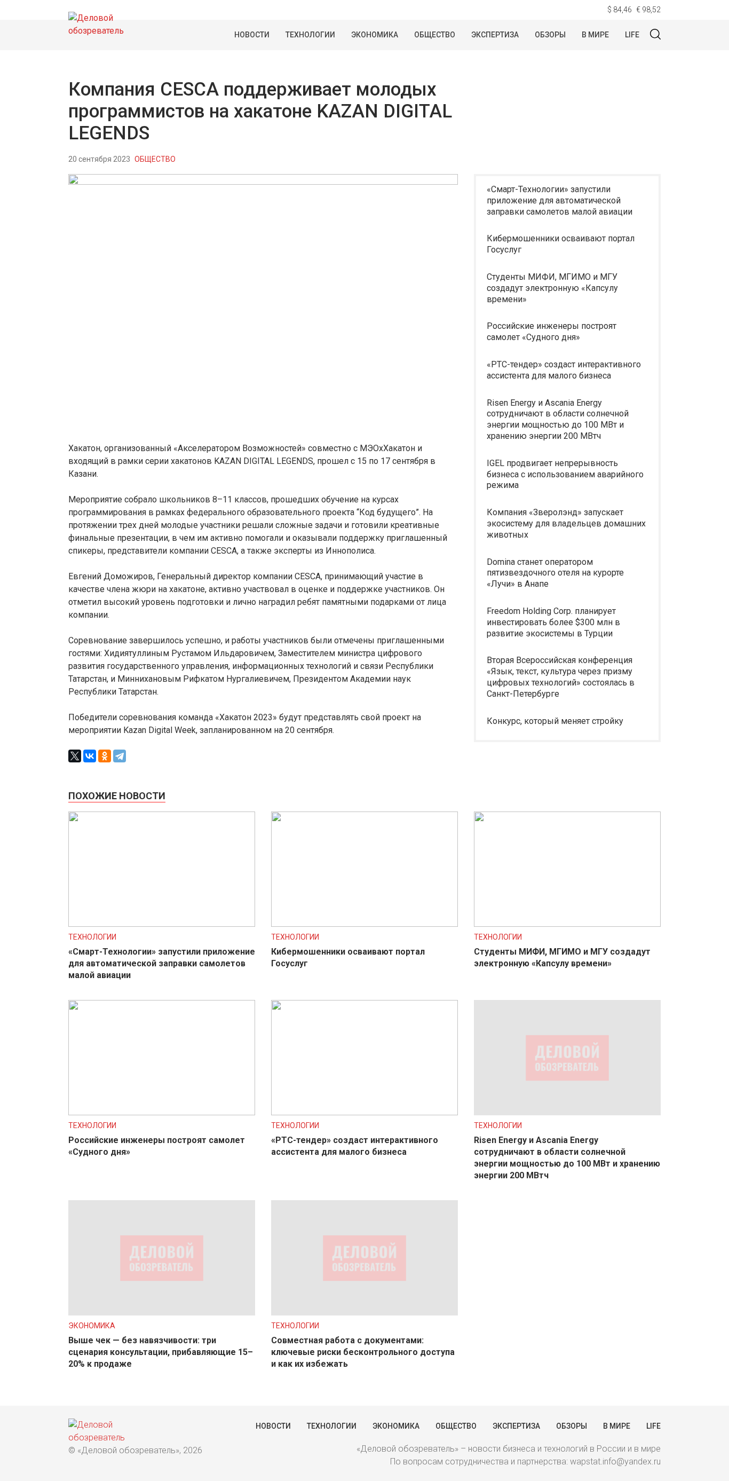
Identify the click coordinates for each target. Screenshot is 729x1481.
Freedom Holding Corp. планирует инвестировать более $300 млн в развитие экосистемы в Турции (553, 622)
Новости (252, 34)
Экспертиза (495, 34)
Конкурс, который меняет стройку (555, 721)
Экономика (374, 34)
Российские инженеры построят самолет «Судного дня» (551, 331)
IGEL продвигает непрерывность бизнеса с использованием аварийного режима (565, 474)
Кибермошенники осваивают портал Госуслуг (561, 244)
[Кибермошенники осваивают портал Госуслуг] (364, 924)
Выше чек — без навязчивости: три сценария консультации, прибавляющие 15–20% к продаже (160, 1352)
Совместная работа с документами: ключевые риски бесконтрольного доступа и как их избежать (363, 1352)
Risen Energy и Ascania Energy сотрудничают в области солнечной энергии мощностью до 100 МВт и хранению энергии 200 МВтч (558, 419)
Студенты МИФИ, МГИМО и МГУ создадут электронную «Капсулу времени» (552, 288)
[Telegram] (119, 756)
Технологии (310, 34)
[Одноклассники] (104, 756)
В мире (595, 34)
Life (632, 34)
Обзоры (550, 34)
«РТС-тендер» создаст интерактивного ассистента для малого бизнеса (564, 370)
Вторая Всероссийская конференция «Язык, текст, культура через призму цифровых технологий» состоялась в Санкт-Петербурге (561, 676)
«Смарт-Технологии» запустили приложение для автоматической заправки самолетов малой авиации (559, 200)
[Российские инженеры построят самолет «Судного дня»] (161, 1112)
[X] (74, 756)
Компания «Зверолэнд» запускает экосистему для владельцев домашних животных (566, 523)
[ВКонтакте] (89, 756)
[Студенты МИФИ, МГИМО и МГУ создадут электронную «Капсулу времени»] (567, 924)
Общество (434, 34)
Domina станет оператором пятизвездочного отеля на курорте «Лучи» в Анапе (555, 573)
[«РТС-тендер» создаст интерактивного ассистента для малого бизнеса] (364, 1112)
